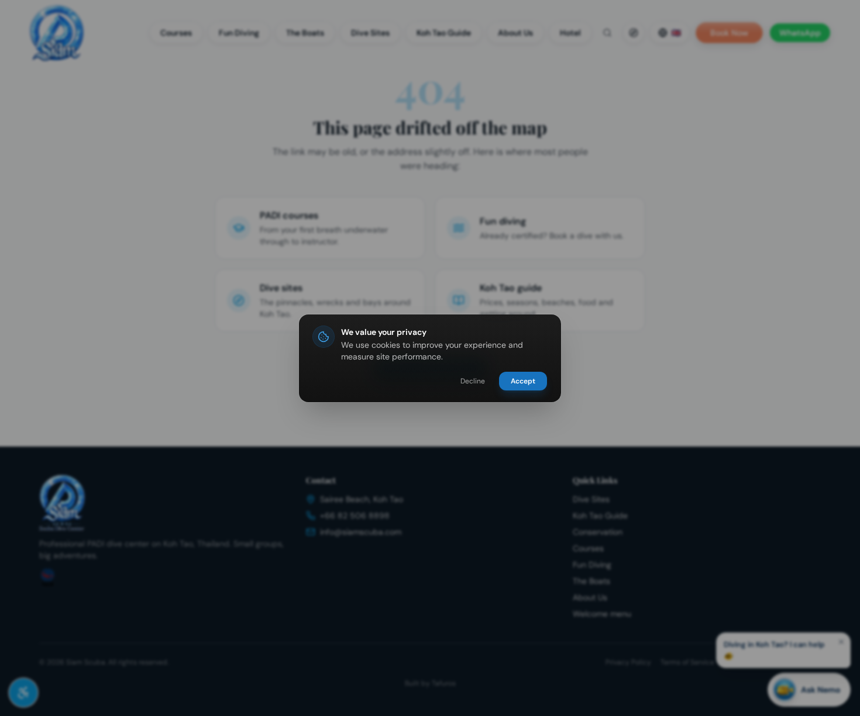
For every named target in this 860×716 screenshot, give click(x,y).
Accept (523, 381)
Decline (472, 381)
